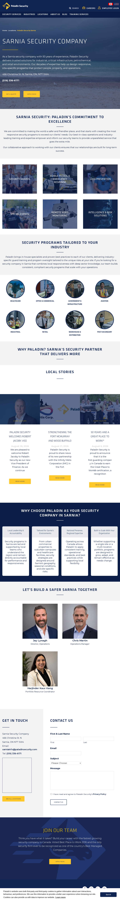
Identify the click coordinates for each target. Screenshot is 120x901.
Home (4, 30)
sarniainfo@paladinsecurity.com (19, 749)
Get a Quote (11, 94)
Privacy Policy (99, 794)
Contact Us (58, 802)
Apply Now (31, 94)
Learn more (60, 897)
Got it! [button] (108, 895)
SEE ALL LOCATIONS (13, 799)
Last (85, 742)
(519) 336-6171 (13, 753)
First (52, 742)
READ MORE (20, 481)
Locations (12, 30)
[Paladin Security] (15, 6)
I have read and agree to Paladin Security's (79, 794)
